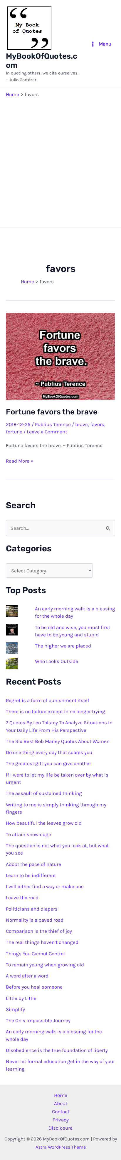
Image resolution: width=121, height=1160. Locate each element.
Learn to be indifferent (31, 875)
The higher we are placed (63, 646)
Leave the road (22, 897)
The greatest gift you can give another (48, 763)
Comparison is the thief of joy (39, 931)
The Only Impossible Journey (38, 1020)
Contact (60, 1111)
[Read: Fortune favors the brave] (60, 356)
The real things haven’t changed (42, 942)
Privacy (61, 1120)
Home (60, 1095)
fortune (14, 432)
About (60, 1103)
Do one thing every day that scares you (49, 752)
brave (81, 424)
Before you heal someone (34, 987)
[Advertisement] (60, 161)
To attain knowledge (28, 834)
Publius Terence (53, 424)
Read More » (19, 461)
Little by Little (21, 998)
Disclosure (60, 1128)
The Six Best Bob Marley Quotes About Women (58, 741)
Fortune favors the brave (52, 411)
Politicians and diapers (32, 909)
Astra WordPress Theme (61, 1147)
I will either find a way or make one (45, 886)
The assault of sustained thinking (44, 793)
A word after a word (27, 976)
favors (97, 424)
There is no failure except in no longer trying (55, 711)
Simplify (15, 1009)
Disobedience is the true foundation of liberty (57, 1050)
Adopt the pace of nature (33, 864)
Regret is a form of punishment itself (47, 700)
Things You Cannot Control (35, 953)
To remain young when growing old (45, 965)
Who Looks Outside (56, 661)
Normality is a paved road (34, 920)
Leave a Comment (47, 432)
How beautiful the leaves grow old (44, 823)
